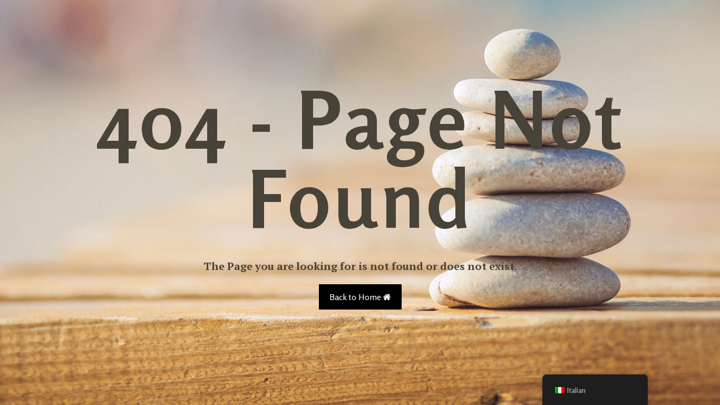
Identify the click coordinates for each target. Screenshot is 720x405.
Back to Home (356, 297)
